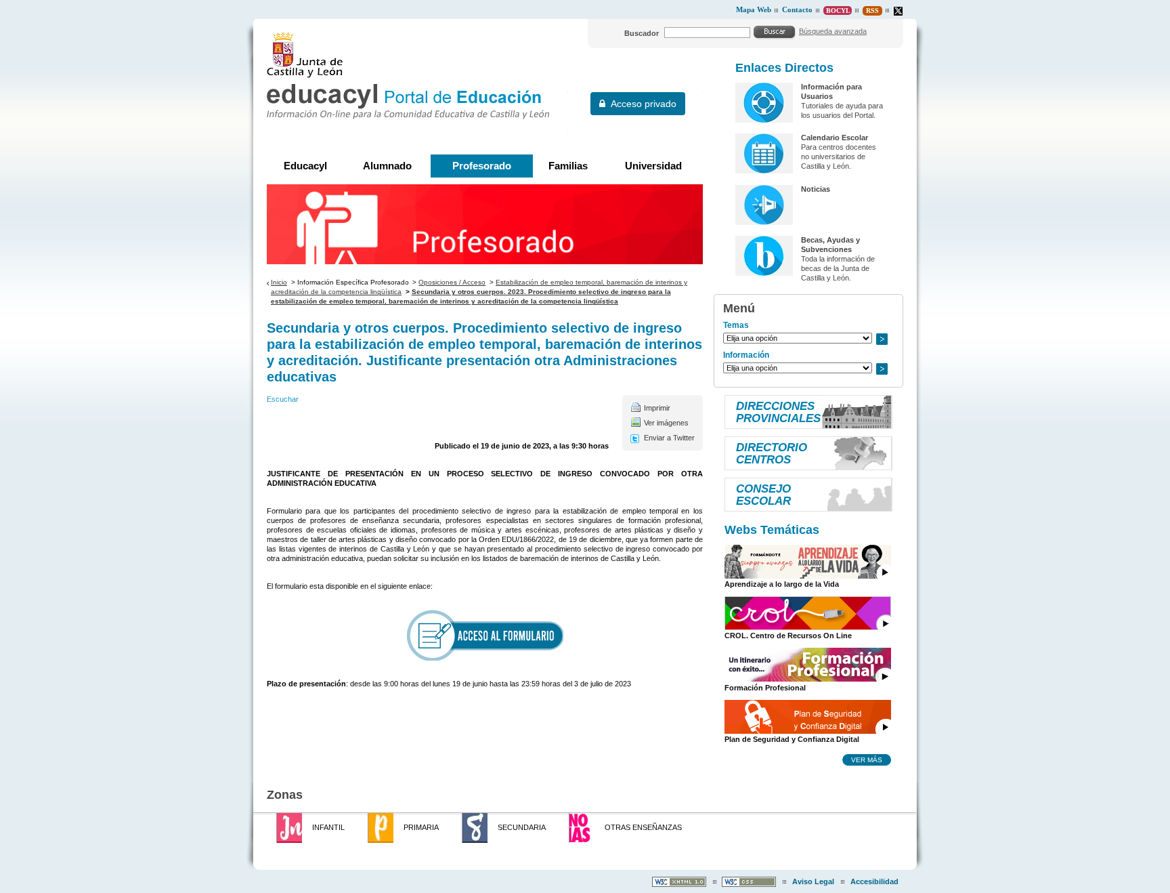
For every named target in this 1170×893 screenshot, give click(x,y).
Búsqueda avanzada (833, 31)
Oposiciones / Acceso (451, 282)
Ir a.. (881, 339)
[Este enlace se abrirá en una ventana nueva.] (898, 11)
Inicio (279, 282)
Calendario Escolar (834, 137)
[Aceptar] (775, 31)
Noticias (815, 189)
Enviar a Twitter (669, 438)
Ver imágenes (666, 423)
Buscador (641, 33)
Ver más (866, 759)
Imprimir (657, 408)
